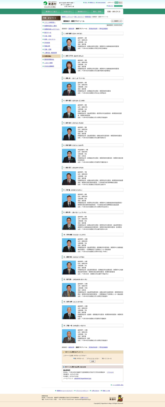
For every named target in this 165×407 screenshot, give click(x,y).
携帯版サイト (92, 2)
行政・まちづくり (113, 11)
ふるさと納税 (48, 63)
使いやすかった (79, 358)
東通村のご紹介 (51, 11)
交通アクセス (84, 397)
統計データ (47, 32)
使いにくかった (107, 358)
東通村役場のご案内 (50, 26)
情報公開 (47, 46)
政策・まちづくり (49, 39)
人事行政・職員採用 (50, 52)
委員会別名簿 (93, 28)
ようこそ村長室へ (49, 22)
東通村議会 (88, 16)
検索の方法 (110, 5)
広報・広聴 (47, 49)
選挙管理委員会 (49, 59)
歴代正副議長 (103, 28)
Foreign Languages (101, 2)
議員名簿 (71, 28)
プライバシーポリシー (82, 390)
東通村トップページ (67, 16)
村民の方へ (67, 11)
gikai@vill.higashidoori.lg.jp (82, 378)
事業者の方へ (82, 11)
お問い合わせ (95, 390)
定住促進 (47, 42)
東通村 (58, 4)
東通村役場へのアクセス (51, 29)
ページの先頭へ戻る (117, 385)
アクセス (110, 372)
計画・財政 (47, 36)
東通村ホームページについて (65, 390)
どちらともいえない (93, 358)
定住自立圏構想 (49, 66)
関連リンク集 (106, 390)
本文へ (86, 2)
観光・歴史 (97, 11)
